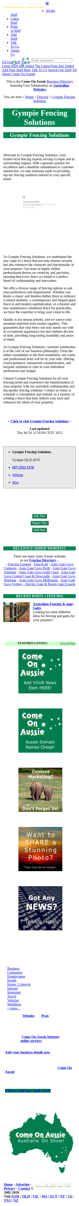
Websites (28, 1016)
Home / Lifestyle (19, 984)
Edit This (39, 516)
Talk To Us (39, 70)
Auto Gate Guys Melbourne (38, 580)
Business (13, 968)
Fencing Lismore (19, 564)
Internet (12, 988)
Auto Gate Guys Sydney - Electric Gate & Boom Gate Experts (39, 582)
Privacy (9, 1188)
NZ (15, 1200)
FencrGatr (41, 564)
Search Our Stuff (60, 70)
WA (44, 1196)
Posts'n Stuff (16, 28)
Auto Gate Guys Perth (34, 568)
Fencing (42, 97)
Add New (39, 530)
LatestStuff (15, 21)
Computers (14, 972)
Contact (24, 1188)
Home (29, 97)
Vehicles (13, 1000)
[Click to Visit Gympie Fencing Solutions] (39, 240)
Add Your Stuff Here (16, 70)
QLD (26, 1196)
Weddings (14, 1004)
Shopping (14, 992)
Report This (39, 523)
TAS (7, 1200)
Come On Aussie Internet (40, 1037)
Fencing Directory (42, 560)
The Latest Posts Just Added (54, 66)
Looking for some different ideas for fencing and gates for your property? (54, 616)
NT (62, 1196)
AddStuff (14, 36)
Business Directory (60, 81)
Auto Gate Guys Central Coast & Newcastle (39, 574)
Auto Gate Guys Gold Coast (38, 572)
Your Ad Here (68, 643)
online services (31, 1041)
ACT (53, 1196)
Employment (16, 976)
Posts (45, 1016)
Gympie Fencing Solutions (39, 135)
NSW (15, 1196)
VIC (35, 1196)
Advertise (22, 1184)
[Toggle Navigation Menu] (47, 4)
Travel (11, 996)
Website (17, 475)
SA (70, 1196)
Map (15, 482)
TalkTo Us (15, 44)
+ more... (13, 1008)
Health (11, 980)
